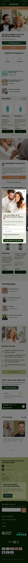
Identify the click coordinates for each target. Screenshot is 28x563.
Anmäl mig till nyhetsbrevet (11, 234)
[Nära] (24, 191)
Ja (6, 236)
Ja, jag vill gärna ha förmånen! (13, 240)
